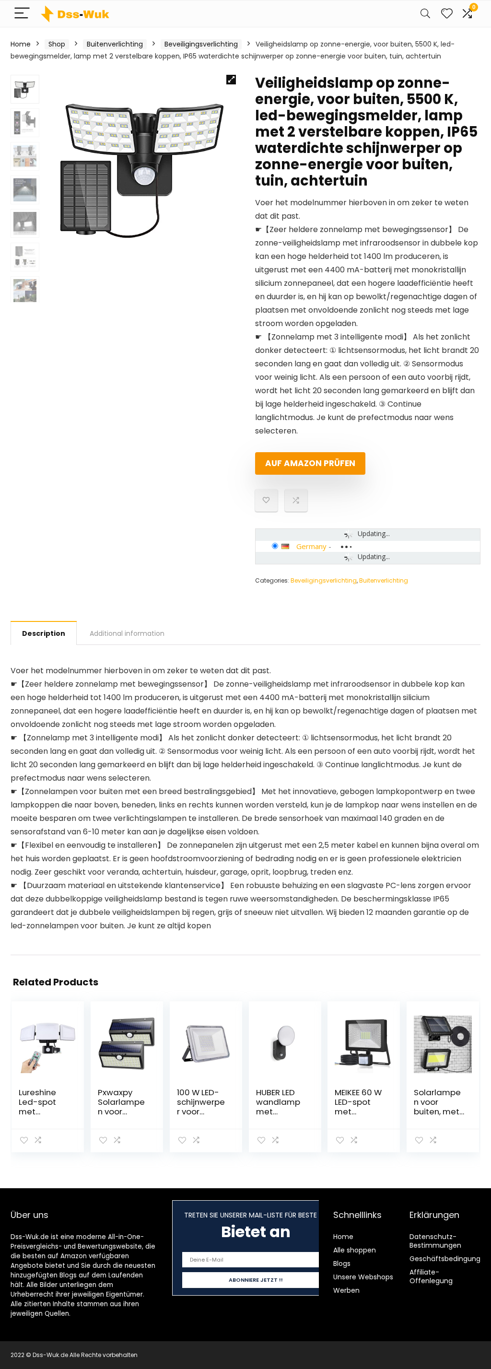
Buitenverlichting (115, 44)
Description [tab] (43, 633)
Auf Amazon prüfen (310, 463)
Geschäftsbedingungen (449, 1259)
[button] (231, 79)
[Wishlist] (447, 14)
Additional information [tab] (127, 633)
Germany (311, 546)
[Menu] (22, 13)
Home (21, 44)
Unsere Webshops (363, 1277)
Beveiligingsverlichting (201, 44)
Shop (56, 44)
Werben (346, 1290)
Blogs (342, 1263)
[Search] (425, 13)
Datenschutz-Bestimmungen (435, 1241)
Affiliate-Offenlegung (431, 1276)
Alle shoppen (354, 1250)
